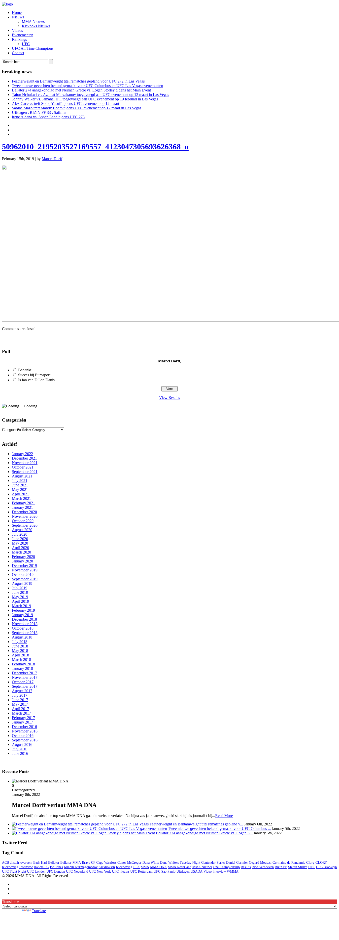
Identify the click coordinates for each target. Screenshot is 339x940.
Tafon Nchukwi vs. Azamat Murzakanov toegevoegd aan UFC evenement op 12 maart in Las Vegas (90, 94)
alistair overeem (21, 862)
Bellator (53, 862)
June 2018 (20, 646)
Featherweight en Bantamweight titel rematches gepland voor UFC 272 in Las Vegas (78, 81)
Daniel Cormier (237, 862)
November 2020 (24, 516)
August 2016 (22, 744)
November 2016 (24, 731)
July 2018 (19, 642)
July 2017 (19, 695)
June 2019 (20, 592)
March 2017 (21, 713)
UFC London (55, 871)
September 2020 (24, 525)
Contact (18, 53)
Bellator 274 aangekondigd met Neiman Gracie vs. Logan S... (204, 833)
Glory (310, 862)
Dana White (150, 862)
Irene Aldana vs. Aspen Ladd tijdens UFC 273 (48, 117)
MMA (145, 867)
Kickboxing (124, 867)
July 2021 (19, 480)
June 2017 (20, 700)
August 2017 (22, 691)
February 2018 (23, 664)
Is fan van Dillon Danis (36, 380)
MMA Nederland (179, 867)
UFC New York (100, 871)
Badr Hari (40, 862)
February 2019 (23, 610)
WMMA (232, 871)
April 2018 (20, 655)
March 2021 (21, 498)
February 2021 (23, 503)
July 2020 (19, 534)
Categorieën (11, 429)
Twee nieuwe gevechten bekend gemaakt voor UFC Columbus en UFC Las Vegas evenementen (87, 86)
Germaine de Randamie (288, 862)
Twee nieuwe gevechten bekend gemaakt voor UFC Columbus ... (219, 828)
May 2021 (20, 489)
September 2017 (24, 686)
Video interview (214, 871)
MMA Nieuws (33, 21)
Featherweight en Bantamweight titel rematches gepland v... (196, 824)
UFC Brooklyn (326, 867)
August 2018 (22, 637)
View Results (169, 397)
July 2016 (19, 749)
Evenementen (22, 35)
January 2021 (22, 507)
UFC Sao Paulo (164, 871)
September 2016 (24, 740)
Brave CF (88, 862)
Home (17, 12)
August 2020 (22, 530)
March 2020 (21, 552)
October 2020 (23, 521)
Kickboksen (107, 867)
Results (246, 867)
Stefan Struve (297, 867)
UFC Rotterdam (141, 871)
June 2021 (20, 485)
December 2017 (24, 673)
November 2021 (24, 463)
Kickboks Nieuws (36, 26)
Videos (17, 30)
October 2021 (23, 467)
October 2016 (23, 735)
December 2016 (24, 727)
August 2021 (22, 476)
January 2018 (22, 668)
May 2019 (20, 597)
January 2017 (22, 722)
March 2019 (21, 606)
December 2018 (24, 619)
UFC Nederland (77, 871)
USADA (197, 871)
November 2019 (24, 570)
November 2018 (24, 624)
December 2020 (24, 512)
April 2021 (20, 494)
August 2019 (22, 583)
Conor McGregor (129, 862)
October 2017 (23, 682)
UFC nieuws (120, 871)
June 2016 (20, 753)
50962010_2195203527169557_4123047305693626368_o (95, 146)
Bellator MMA (70, 862)
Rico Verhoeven (263, 867)
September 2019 (24, 579)
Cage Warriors (106, 862)
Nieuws (18, 17)
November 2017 (24, 677)
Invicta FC (41, 867)
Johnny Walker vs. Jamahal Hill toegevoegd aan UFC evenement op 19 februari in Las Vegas (85, 99)
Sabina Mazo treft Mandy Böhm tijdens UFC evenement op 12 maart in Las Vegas (76, 108)
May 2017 (20, 704)
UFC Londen (36, 871)
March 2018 (21, 659)
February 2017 (23, 718)
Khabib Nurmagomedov (81, 867)
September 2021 (24, 472)
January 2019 (22, 615)
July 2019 (19, 588)
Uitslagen (183, 871)
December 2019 (24, 565)
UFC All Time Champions (32, 48)
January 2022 (22, 454)
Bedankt (24, 370)
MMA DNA (158, 867)
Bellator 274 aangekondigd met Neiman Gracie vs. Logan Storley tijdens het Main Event (81, 90)
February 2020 (23, 557)
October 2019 (23, 574)
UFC (26, 44)
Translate (39, 911)
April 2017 (20, 709)
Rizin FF (281, 867)
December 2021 (24, 458)
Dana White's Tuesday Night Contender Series (192, 862)
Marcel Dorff (52, 159)
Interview (26, 867)
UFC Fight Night (14, 871)
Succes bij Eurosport (34, 375)
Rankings (19, 39)
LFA (136, 867)
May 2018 (20, 650)
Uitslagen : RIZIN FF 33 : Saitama (39, 112)
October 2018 (23, 628)
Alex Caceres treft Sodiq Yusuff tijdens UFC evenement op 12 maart (65, 103)
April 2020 (20, 548)
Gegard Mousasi (260, 862)
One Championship (226, 867)
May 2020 (20, 543)
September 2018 (24, 633)
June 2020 (20, 539)
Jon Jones (56, 867)
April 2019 (20, 601)
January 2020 (22, 561)
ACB (5, 862)
